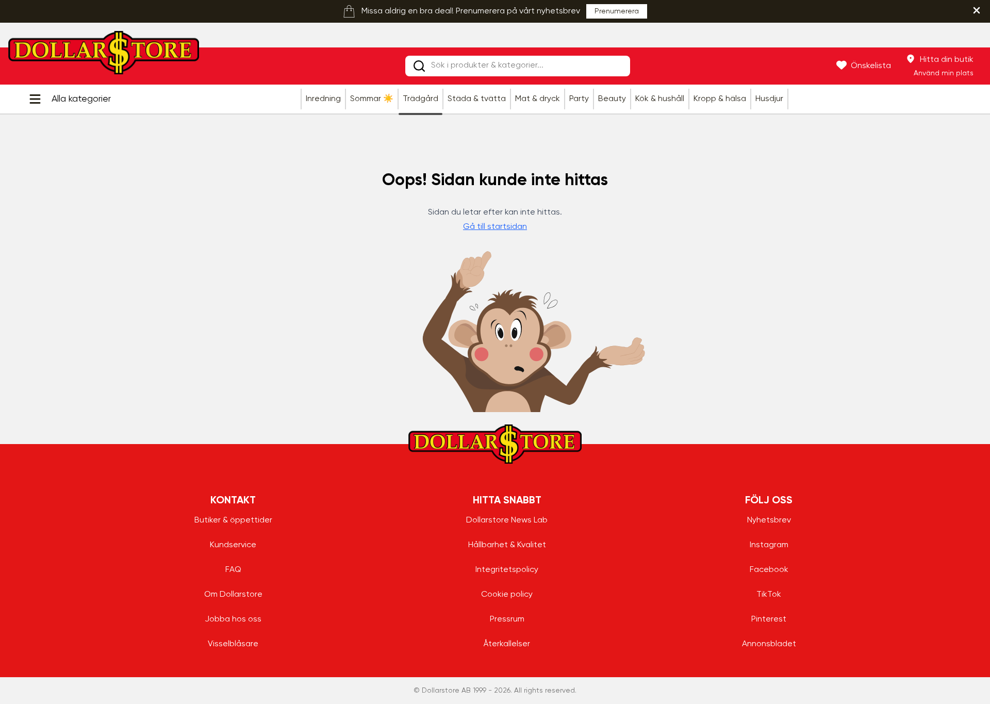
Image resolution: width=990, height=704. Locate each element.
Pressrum (507, 619)
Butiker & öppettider (233, 520)
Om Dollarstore (233, 595)
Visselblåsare (233, 644)
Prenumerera (617, 11)
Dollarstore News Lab (507, 520)
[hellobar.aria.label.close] (976, 10)
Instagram (769, 545)
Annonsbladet (769, 644)
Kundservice (233, 545)
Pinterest (768, 619)
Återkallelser (507, 644)
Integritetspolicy (506, 570)
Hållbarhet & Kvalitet (507, 545)
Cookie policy (507, 595)
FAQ (233, 570)
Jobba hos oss (233, 619)
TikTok (768, 595)
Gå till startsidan (495, 227)
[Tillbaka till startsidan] (103, 55)
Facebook (769, 570)
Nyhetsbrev (769, 520)
